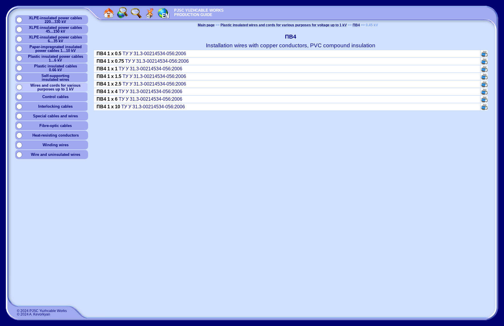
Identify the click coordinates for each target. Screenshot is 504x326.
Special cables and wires (55, 116)
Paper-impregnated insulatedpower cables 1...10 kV (55, 49)
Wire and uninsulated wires (55, 154)
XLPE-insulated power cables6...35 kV (55, 39)
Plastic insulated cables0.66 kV (55, 68)
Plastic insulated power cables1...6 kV (55, 58)
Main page (206, 25)
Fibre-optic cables (55, 125)
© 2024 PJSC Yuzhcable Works (42, 311)
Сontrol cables (55, 97)
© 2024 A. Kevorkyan (33, 314)
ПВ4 (356, 25)
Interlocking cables (55, 106)
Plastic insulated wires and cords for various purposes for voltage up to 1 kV (283, 25)
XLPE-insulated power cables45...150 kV (55, 29)
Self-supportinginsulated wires (55, 78)
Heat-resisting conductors (55, 135)
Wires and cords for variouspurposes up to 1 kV (55, 87)
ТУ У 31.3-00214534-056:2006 (142, 53)
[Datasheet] (484, 55)
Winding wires (56, 145)
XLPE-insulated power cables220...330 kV (55, 20)
